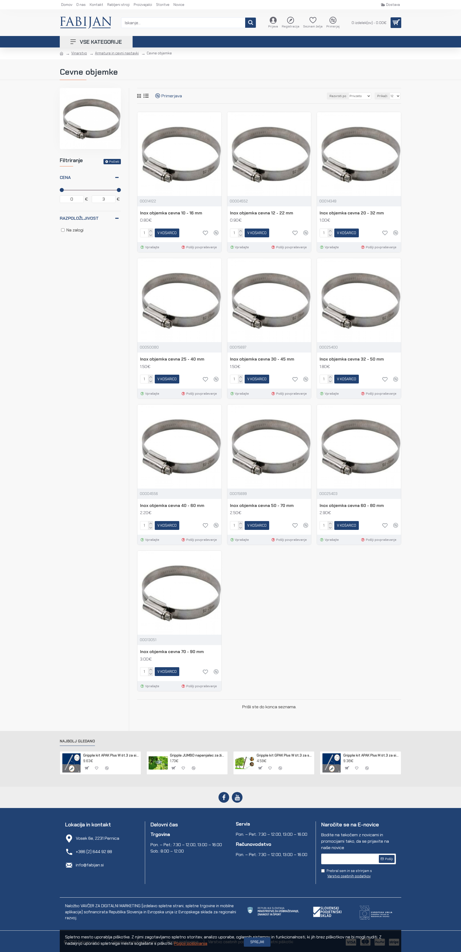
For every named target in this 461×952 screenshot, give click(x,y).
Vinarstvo (79, 53)
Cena (65, 177)
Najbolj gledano (77, 741)
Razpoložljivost (79, 218)
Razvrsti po (337, 96)
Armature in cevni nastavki (117, 53)
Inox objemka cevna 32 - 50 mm (352, 359)
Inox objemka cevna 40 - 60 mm (172, 505)
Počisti (114, 161)
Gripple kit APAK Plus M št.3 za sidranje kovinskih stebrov (371, 755)
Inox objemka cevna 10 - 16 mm (171, 213)
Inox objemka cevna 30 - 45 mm (262, 359)
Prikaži (382, 96)
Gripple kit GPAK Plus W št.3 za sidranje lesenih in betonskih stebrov (284, 755)
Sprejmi (257, 942)
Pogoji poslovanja (190, 943)
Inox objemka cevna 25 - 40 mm (172, 359)
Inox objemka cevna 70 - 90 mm (172, 651)
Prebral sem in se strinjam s (349, 873)
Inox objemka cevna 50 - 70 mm (262, 505)
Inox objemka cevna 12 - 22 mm (261, 213)
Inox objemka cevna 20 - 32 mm (352, 213)
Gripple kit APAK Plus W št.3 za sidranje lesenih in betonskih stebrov (111, 755)
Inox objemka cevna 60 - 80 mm (352, 505)
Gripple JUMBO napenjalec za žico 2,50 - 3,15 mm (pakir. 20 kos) (198, 755)
